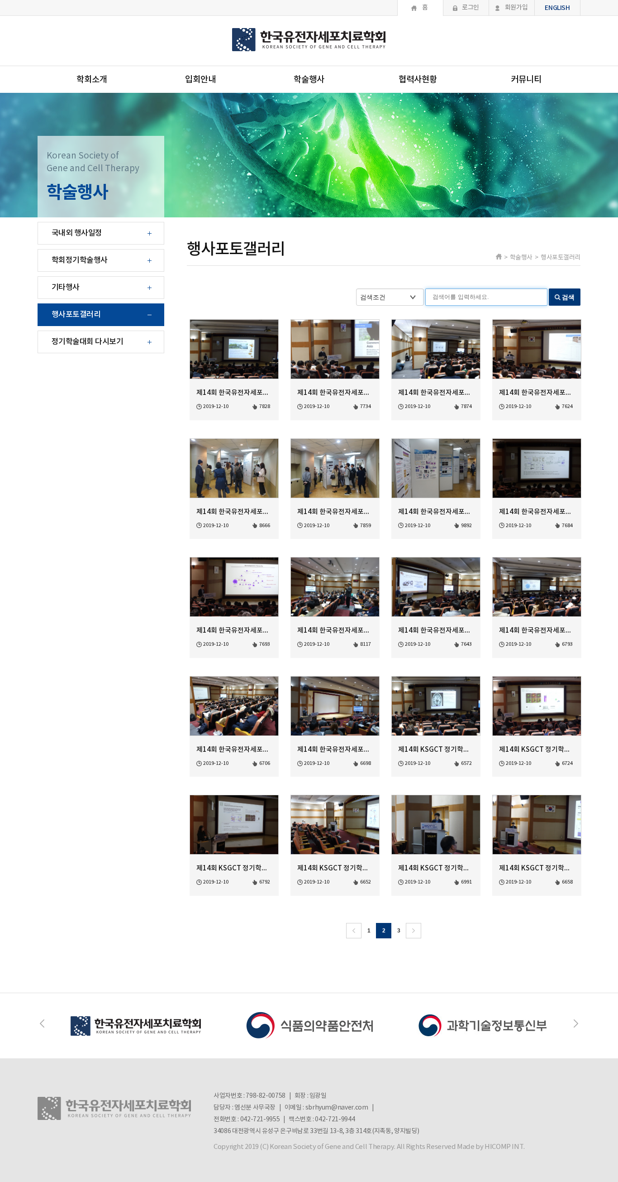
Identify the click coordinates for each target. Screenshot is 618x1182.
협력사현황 (418, 80)
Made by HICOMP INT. (491, 1147)
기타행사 (66, 287)
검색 (568, 297)
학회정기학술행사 (80, 260)
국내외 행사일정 (77, 233)
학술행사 (309, 80)
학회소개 (91, 80)
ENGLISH (557, 8)
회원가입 (516, 7)
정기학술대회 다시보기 (87, 341)
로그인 (470, 7)
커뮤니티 (526, 80)
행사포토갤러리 (76, 314)
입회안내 (200, 80)
